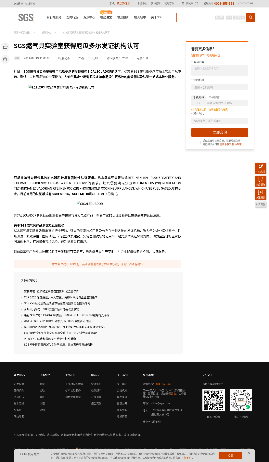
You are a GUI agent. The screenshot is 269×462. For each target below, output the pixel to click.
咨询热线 (219, 3)
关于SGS (156, 17)
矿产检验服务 (73, 390)
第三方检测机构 (22, 32)
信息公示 (19, 396)
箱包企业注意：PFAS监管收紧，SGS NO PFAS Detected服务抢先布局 (66, 315)
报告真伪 (96, 403)
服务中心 (142, 3)
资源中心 (89, 17)
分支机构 (122, 390)
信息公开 (122, 403)
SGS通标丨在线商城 (24, 3)
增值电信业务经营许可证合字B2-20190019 (205, 449)
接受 (230, 455)
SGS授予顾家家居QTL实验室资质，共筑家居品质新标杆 (58, 344)
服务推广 (19, 409)
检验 (42, 390)
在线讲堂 (106, 17)
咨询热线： (157, 383)
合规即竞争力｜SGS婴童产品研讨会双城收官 (51, 309)
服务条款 (19, 390)
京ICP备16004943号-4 (54, 449)
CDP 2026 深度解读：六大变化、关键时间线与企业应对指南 (60, 297)
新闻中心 (122, 409)
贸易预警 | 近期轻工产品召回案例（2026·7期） (52, 291)
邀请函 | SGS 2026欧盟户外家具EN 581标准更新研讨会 (57, 321)
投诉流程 (19, 403)
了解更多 (186, 457)
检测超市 (140, 17)
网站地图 (19, 416)
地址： (146, 410)
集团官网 (122, 396)
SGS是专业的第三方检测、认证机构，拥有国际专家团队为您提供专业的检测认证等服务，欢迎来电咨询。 (78, 434)
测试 (42, 383)
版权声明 (122, 416)
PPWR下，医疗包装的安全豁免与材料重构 (50, 338)
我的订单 (169, 3)
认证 (42, 403)
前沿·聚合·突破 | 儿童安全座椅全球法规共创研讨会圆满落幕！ (61, 332)
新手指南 (19, 383)
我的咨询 (155, 3)
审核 (42, 396)
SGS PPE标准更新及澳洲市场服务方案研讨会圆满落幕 (57, 303)
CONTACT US (245, 3)
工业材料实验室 (74, 383)
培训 (42, 409)
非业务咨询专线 (152, 421)
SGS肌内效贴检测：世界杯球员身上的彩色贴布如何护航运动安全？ (65, 327)
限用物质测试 (73, 396)
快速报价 (123, 17)
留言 (173, 393)
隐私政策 (237, 144)
